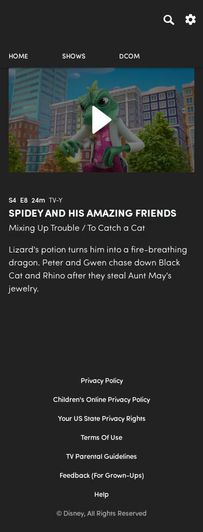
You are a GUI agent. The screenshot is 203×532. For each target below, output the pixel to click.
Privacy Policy (102, 381)
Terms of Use (101, 438)
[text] (12, 201)
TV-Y (56, 200)
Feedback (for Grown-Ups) (102, 475)
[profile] (184, 47)
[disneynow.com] (27, 18)
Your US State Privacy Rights (102, 419)
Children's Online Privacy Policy (101, 400)
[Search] (169, 19)
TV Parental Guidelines (101, 456)
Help (101, 494)
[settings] (190, 18)
